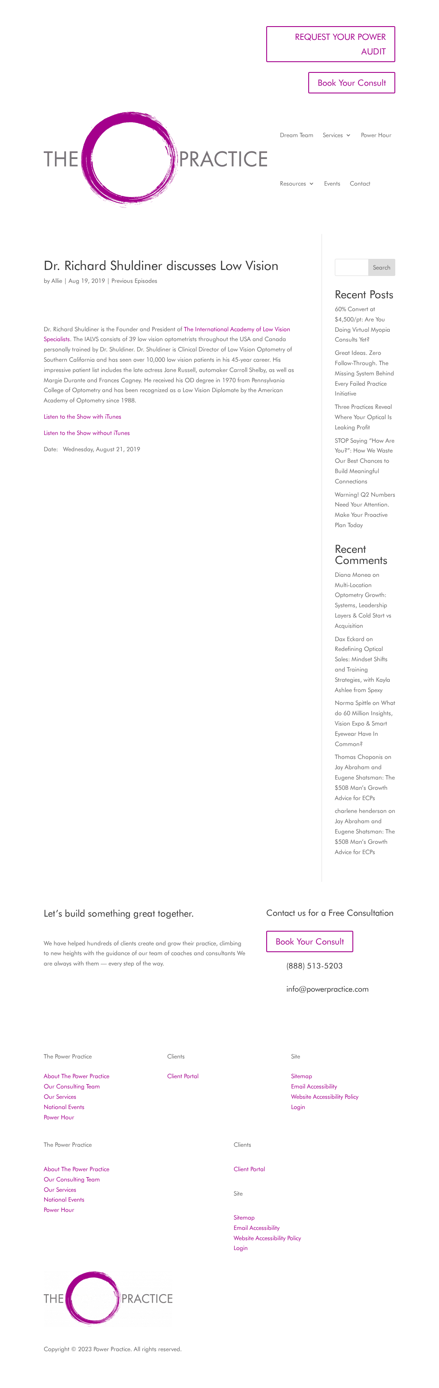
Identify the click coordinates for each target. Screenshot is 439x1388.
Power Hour (376, 135)
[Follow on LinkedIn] (337, 1351)
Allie (56, 280)
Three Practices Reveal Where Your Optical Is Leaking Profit (363, 417)
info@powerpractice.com (327, 988)
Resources (293, 183)
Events (332, 183)
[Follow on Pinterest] (354, 1351)
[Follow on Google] (371, 1351)
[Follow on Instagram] (303, 1351)
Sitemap (301, 1076)
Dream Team (296, 135)
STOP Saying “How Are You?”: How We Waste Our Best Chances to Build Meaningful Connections (364, 461)
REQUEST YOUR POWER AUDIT (340, 44)
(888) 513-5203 (314, 965)
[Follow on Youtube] (388, 1351)
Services (333, 135)
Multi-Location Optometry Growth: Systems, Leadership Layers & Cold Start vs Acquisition (363, 605)
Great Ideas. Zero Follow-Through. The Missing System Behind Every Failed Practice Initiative (364, 373)
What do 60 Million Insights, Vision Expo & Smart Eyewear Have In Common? (365, 723)
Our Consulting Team (72, 1086)
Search (382, 267)
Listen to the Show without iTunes (87, 432)
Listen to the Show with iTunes (82, 416)
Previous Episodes (134, 280)
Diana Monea (353, 574)
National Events (64, 1106)
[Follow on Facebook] (285, 1351)
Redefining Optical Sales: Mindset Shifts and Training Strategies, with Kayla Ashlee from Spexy (362, 669)
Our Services (60, 1096)
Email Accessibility (314, 1086)
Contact (360, 183)
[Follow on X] (320, 1351)
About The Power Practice (76, 1076)
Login (298, 1106)
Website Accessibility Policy (324, 1096)
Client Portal (182, 1076)
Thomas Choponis (359, 756)
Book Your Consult (352, 83)
